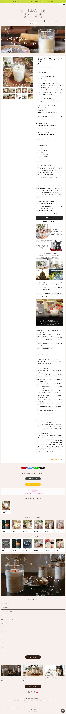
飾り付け (3, 627)
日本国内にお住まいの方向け (49, 221)
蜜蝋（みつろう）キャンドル (7, 619)
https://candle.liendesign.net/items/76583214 (46, 125)
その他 (2, 635)
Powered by (31, 711)
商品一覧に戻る (33, 657)
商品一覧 (12, 21)
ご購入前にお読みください (37, 21)
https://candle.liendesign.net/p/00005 (44, 203)
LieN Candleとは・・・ (33, 484)
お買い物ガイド (33, 478)
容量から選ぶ (4, 623)
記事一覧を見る (33, 686)
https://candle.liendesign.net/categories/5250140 (47, 134)
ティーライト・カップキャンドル (8, 611)
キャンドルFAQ (49, 21)
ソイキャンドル (4, 615)
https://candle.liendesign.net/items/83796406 (46, 139)
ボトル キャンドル (5, 603)
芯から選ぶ (3, 631)
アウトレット (4, 639)
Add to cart (49, 217)
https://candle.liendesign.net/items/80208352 (46, 129)
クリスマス (3, 647)
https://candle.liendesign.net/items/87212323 (46, 210)
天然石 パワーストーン (6, 650)
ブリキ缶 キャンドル (5, 607)
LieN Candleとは (26, 21)
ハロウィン (3, 643)
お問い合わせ (57, 21)
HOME (6, 21)
